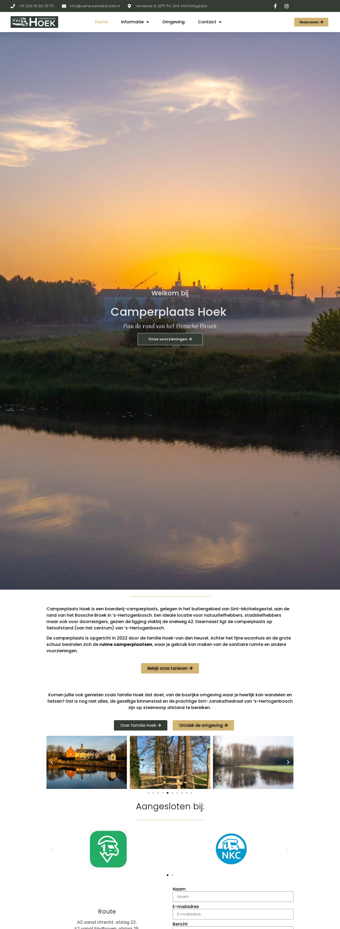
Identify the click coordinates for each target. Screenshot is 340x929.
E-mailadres (186, 907)
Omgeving (173, 22)
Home (101, 22)
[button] (311, 22)
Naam (179, 889)
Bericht (180, 924)
